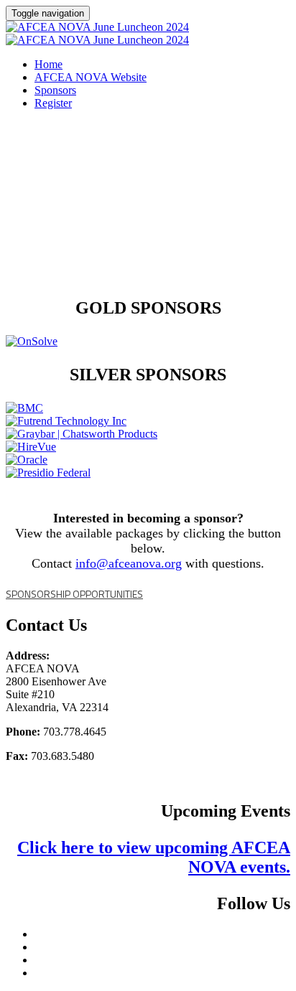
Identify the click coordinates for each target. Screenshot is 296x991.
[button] (74, 593)
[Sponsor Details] (31, 341)
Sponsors (55, 90)
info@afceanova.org (128, 563)
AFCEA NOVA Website (90, 77)
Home (48, 64)
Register (53, 103)
